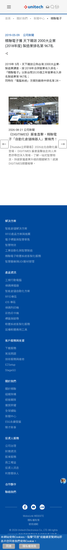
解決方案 (10, 221)
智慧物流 (10, 245)
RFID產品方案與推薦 (17, 234)
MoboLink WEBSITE (33, 516)
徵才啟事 (10, 427)
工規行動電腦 (13, 280)
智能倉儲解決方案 (16, 228)
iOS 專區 (10, 302)
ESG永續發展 (13, 421)
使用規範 (33, 524)
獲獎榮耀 (10, 405)
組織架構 (10, 394)
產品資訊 (10, 272)
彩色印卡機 (12, 313)
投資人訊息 (12, 468)
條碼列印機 (12, 307)
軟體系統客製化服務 (17, 324)
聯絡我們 (10, 492)
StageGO (10, 370)
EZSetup (10, 364)
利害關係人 (12, 473)
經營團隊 (10, 399)
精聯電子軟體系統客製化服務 (23, 256)
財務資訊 (10, 451)
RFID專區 (11, 296)
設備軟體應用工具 (16, 329)
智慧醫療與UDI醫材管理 (19, 261)
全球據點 (10, 410)
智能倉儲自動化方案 (17, 291)
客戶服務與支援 (14, 340)
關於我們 (22, 18)
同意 (9, 546)
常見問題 (10, 353)
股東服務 (10, 457)
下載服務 (10, 348)
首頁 (8, 18)
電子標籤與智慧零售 (17, 239)
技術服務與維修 (14, 359)
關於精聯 (10, 388)
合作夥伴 (10, 484)
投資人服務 (12, 438)
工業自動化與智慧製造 (19, 250)
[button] (4, 144)
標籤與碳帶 (12, 318)
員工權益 (10, 462)
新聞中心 (39, 18)
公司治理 (10, 446)
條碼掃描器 (12, 285)
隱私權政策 (29, 546)
